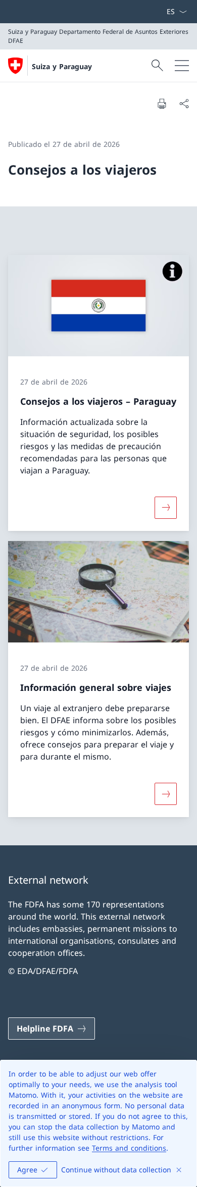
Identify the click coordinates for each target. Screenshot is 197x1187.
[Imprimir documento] (162, 103)
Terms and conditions (129, 1148)
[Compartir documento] (184, 103)
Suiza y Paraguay (62, 66)
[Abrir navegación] (182, 66)
